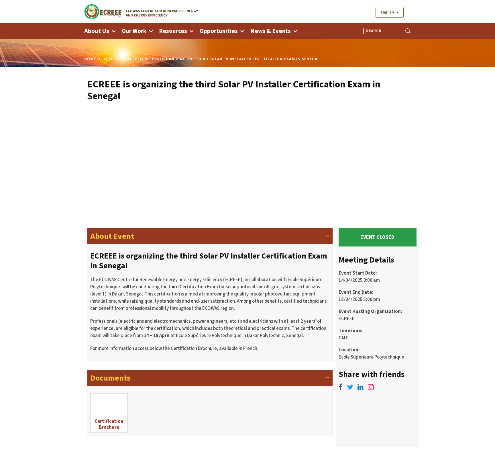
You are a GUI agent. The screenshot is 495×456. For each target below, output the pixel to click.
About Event (210, 236)
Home (90, 58)
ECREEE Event (118, 58)
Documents (210, 378)
